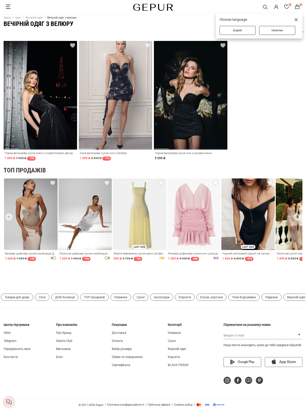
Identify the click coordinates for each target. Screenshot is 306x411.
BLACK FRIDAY (178, 365)
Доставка (119, 333)
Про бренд (63, 333)
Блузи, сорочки (211, 297)
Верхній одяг (177, 349)
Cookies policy (183, 404)
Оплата (117, 341)
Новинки (120, 297)
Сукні (140, 297)
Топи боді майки (244, 297)
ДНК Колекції (65, 297)
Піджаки (271, 297)
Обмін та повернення (127, 357)
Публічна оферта (159, 404)
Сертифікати (121, 365)
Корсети (185, 297)
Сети (42, 297)
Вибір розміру (122, 349)
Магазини (63, 349)
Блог (59, 357)
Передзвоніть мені (17, 349)
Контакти (11, 357)
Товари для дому (17, 297)
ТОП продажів (94, 297)
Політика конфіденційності (125, 404)
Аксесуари (161, 297)
